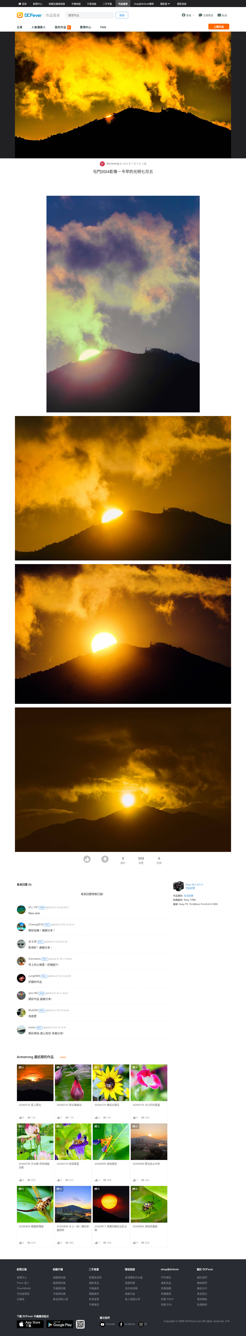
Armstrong (113, 163)
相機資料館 (59, 1277)
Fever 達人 (23, 1283)
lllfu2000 (33, 1010)
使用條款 (202, 1299)
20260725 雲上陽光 (30, 1105)
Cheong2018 (35, 924)
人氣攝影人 (39, 27)
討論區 (20, 1299)
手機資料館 (59, 1288)
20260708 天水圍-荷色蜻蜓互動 (34, 1165)
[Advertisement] (123, 186)
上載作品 (219, 26)
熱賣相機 (166, 1288)
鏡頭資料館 (59, 1283)
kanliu (31, 1027)
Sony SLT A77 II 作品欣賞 (194, 886)
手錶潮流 (94, 1304)
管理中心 (85, 27)
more (63, 1057)
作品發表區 (23, 1293)
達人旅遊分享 (132, 1299)
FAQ (103, 27)
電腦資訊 (94, 1293)
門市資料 (166, 1277)
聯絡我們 (202, 1283)
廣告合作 (202, 1288)
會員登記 (202, 1293)
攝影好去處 (134, 1277)
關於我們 (202, 1277)
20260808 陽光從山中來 (146, 1163)
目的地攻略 (131, 1288)
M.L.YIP (33, 907)
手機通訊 (94, 1288)
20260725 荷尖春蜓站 (69, 1105)
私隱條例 (202, 1304)
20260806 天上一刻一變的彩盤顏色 (73, 1228)
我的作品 (62, 27)
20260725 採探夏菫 (68, 1163)
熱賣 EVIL (166, 1304)
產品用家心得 (60, 1299)
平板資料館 (59, 1293)
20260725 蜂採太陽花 (107, 1105)
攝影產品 (94, 1283)
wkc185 (33, 993)
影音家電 (94, 1299)
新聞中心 (22, 1277)
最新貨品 (166, 1283)
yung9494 (34, 976)
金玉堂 (32, 941)
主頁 (20, 27)
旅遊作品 (130, 1293)
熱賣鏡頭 (166, 1293)
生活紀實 (188, 895)
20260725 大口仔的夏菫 (146, 1105)
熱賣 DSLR (167, 1299)
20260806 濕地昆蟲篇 (145, 1226)
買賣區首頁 (95, 1277)
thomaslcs (34, 958)
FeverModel (24, 1288)
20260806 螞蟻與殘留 (31, 1226)
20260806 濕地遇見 (106, 1163)
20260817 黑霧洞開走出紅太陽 (111, 1228)
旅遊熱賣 (130, 1283)
